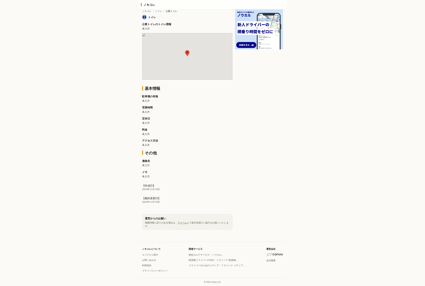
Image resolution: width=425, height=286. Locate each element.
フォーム (182, 222)
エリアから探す (150, 254)
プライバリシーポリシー (155, 270)
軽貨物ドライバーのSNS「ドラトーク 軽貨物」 (213, 260)
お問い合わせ (149, 260)
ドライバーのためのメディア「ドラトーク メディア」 (217, 265)
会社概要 (271, 260)
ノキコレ (146, 11)
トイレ (158, 11)
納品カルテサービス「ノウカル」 (206, 254)
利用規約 (146, 265)
